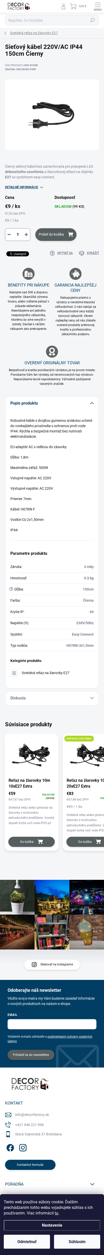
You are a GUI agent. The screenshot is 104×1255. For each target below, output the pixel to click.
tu (56, 1213)
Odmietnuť (27, 1241)
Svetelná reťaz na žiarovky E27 (45, 673)
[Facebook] (9, 1146)
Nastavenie (52, 1225)
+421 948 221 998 (29, 1125)
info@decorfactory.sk (32, 1115)
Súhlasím (77, 1241)
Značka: (20, 69)
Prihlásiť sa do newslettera (31, 1055)
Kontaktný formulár (30, 1165)
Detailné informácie (21, 187)
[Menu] (97, 6)
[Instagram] (22, 1146)
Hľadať (92, 20)
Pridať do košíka (51, 234)
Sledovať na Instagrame (56, 964)
